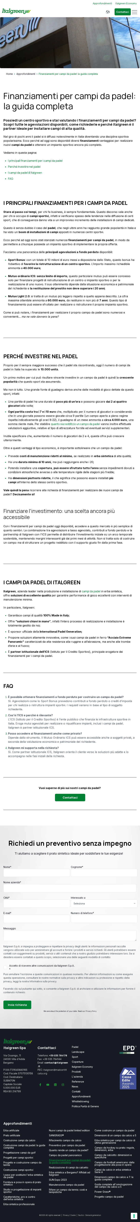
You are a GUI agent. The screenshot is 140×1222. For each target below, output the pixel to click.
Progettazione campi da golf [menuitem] (19, 1152)
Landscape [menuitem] (78, 1052)
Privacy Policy (91, 1011)
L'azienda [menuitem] (77, 1077)
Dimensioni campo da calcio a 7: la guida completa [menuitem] (114, 1178)
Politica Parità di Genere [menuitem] (85, 1106)
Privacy (66, 1215)
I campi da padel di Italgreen (25, 172)
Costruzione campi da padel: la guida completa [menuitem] (24, 1146)
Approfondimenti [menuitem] (81, 1096)
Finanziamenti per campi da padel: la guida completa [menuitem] (70, 1161)
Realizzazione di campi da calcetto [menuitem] (68, 1167)
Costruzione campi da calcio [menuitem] (19, 1140)
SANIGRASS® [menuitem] (56, 1135)
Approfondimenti (25, 73)
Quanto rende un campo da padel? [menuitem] (68, 1150)
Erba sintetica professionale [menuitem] (19, 1204)
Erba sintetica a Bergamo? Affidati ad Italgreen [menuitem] (69, 1173)
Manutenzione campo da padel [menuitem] (66, 1185)
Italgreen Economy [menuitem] (82, 1067)
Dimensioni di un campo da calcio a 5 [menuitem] (115, 1135)
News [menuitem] (75, 1086)
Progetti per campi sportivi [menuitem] (18, 1157)
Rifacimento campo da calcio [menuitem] (65, 1140)
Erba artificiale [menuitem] (11, 1130)
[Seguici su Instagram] (63, 1084)
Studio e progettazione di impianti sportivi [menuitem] (22, 1190)
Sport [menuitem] (75, 1057)
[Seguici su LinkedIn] (55, 1084)
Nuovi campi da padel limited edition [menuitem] (69, 1130)
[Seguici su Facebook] (40, 1084)
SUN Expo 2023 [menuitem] (58, 1180)
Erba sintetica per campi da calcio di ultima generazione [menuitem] (115, 1141)
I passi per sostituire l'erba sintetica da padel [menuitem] (23, 1176)
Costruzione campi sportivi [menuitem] (18, 1170)
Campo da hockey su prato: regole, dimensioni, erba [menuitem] (115, 1149)
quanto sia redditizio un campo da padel (75, 424)
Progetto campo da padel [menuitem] (109, 1197)
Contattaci (122, 11)
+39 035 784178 (58, 1055)
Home (9, 73)
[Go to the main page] (16, 12)
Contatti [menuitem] (76, 1091)
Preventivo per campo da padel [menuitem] (67, 1145)
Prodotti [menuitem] (76, 1072)
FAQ (10, 178)
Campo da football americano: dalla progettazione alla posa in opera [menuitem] (114, 1163)
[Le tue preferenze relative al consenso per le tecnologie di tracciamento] (134, 1216)
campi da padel (91, 591)
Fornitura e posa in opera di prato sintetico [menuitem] (22, 1183)
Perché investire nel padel (24, 167)
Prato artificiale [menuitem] (11, 1135)
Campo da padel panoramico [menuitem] (65, 1155)
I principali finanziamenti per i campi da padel (35, 161)
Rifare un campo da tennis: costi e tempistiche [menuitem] (68, 1191)
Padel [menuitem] (75, 1047)
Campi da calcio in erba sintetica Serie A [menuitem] (113, 1171)
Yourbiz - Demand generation (89, 1215)
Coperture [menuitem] (77, 1062)
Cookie (73, 1215)
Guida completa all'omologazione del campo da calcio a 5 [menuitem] (113, 1185)
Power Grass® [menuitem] (103, 1192)
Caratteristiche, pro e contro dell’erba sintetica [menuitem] (19, 1198)
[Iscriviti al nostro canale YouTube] (48, 1084)
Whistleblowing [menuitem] (80, 1101)
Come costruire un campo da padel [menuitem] (114, 1130)
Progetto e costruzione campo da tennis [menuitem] (22, 1163)
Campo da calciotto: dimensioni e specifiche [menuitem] (113, 1156)
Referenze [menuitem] (78, 1081)
